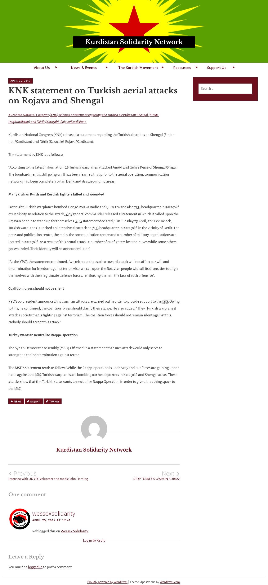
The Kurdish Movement (138, 67)
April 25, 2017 (20, 81)
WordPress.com (170, 582)
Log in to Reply (94, 540)
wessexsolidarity (53, 513)
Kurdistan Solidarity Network (134, 42)
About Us (42, 67)
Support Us (216, 67)
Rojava (35, 401)
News (18, 401)
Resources (182, 67)
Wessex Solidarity (74, 531)
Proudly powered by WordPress (107, 582)
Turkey (54, 401)
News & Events (84, 67)
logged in (35, 567)
